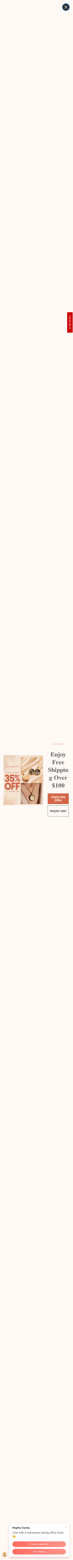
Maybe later (58, 811)
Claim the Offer (58, 798)
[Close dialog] (65, 7)
